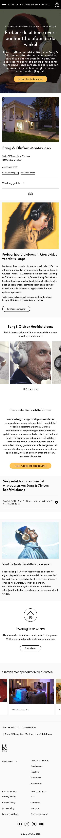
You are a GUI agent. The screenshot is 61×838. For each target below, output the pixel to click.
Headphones (44, 766)
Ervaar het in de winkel (33, 80)
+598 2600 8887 (9, 167)
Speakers (44, 772)
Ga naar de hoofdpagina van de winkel (29, 5)
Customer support (44, 814)
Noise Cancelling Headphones (32, 466)
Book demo (33, 649)
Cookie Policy (16, 802)
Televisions (44, 777)
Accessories (44, 783)
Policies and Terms (16, 814)
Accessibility (16, 808)
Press (43, 796)
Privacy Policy (16, 796)
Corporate (44, 802)
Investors (44, 808)
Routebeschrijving (10, 172)
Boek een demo (28, 172)
